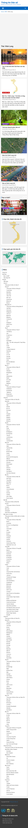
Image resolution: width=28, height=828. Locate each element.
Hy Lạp (8, 449)
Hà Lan (8, 430)
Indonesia (8, 310)
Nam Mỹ (7, 518)
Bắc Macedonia (10, 460)
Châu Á (5, 283)
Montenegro (9, 464)
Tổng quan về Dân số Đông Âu (13, 403)
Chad (7, 735)
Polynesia (7, 779)
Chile (7, 530)
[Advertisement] (14, 28)
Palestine (8, 351)
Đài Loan (8, 297)
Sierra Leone (9, 684)
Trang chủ (4, 272)
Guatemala (9, 552)
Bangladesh (9, 372)
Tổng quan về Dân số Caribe (13, 566)
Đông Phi (7, 620)
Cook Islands (9, 794)
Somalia (8, 645)
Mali (7, 672)
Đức (7, 426)
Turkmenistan (9, 396)
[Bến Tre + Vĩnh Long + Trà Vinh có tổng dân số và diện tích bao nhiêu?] (14, 86)
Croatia (8, 455)
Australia (8, 751)
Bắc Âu (6, 475)
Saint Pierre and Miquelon (11, 512)
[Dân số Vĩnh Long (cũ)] (14, 173)
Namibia (8, 701)
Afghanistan (9, 376)
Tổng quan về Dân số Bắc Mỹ (12, 501)
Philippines (8, 312)
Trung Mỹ (7, 546)
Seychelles (8, 657)
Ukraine (8, 406)
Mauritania (8, 688)
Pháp (7, 428)
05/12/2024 (5, 157)
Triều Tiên (8, 295)
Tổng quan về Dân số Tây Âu (13, 424)
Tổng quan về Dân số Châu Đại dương (14, 747)
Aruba (7, 598)
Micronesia (7, 765)
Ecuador (8, 532)
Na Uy (7, 485)
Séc (7, 412)
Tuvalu (7, 787)
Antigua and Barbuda (11, 600)
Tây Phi (6, 659)
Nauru (7, 778)
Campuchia (9, 319)
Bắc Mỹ (5, 500)
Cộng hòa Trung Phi (11, 736)
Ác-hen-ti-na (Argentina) (12, 525)
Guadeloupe (9, 582)
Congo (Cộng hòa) (10, 738)
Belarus (8, 415)
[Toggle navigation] (3, 8)
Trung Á (7, 385)
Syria (7, 338)
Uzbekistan (9, 388)
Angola (8, 731)
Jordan (8, 347)
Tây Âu (6, 422)
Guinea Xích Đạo (10, 742)
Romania (8, 410)
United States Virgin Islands (12, 596)
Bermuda (7, 509)
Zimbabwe (8, 638)
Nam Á (6, 365)
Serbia (7, 453)
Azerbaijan (8, 340)
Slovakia (8, 419)
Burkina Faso (9, 670)
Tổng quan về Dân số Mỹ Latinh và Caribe (14, 516)
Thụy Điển (8, 480)
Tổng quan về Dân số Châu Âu (12, 399)
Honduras (8, 553)
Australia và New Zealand (11, 749)
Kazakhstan (9, 390)
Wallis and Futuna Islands (12, 785)
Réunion (8, 652)
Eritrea (7, 647)
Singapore (8, 322)
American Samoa (10, 792)
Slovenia (8, 462)
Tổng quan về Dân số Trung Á (13, 387)
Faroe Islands (9, 498)
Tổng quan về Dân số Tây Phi (13, 661)
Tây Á (6, 328)
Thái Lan (8, 313)
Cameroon (8, 733)
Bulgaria (8, 417)
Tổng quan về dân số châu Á (12, 285)
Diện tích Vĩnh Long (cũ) (9, 155)
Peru (7, 527)
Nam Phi (7, 695)
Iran (7, 374)
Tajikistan (8, 392)
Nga (7, 405)
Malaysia (8, 317)
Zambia (8, 636)
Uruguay (8, 537)
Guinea (8, 679)
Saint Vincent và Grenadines (13, 593)
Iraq (7, 333)
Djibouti (8, 650)
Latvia (7, 491)
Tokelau (8, 783)
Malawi (8, 634)
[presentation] (24, 198)
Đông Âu (7, 401)
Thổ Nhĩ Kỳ (9, 331)
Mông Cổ (8, 301)
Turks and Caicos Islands (12, 611)
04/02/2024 (5, 185)
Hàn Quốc (8, 294)
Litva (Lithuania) (10, 489)
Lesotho (8, 704)
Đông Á (7, 286)
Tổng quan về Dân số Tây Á (12, 329)
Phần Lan (8, 483)
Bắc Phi (7, 711)
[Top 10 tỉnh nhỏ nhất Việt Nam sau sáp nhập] (14, 57)
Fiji (7, 758)
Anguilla (8, 614)
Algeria (8, 718)
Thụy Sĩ (8, 435)
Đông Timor (9, 324)
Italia (7, 446)
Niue (7, 781)
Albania (8, 458)
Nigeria (8, 663)
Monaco (8, 439)
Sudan (7, 717)
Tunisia (8, 722)
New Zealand (9, 753)
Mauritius (8, 649)
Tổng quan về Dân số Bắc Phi (13, 713)
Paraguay (8, 535)
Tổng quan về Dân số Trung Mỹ (13, 548)
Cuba (7, 568)
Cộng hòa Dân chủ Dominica (13, 571)
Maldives (8, 383)
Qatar (7, 360)
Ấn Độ (7, 369)
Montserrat (9, 579)
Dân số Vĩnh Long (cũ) (8, 183)
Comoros (8, 654)
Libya (7, 724)
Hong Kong (9, 299)
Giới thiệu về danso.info (8, 819)
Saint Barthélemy (10, 580)
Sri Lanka (8, 379)
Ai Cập (8, 715)
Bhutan (8, 381)
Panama (8, 561)
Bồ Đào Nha (9, 451)
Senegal (8, 674)
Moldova (8, 421)
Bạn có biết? (5, 63)
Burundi (8, 643)
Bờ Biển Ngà (9, 666)
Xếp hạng (17, 208)
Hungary (8, 414)
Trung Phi (7, 726)
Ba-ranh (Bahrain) (10, 361)
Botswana (8, 702)
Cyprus (8, 363)
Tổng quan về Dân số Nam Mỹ (13, 519)
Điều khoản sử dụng (7, 821)
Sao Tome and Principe (11, 744)
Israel (7, 345)
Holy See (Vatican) (10, 473)
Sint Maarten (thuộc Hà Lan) (13, 607)
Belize (7, 562)
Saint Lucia (9, 589)
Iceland (8, 494)
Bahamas (8, 586)
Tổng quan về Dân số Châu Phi (12, 618)
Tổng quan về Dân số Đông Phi (13, 622)
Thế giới (11, 208)
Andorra (8, 467)
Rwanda (8, 641)
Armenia (8, 358)
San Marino (9, 471)
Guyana (8, 539)
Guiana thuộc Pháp (10, 543)
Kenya (7, 627)
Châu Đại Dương (7, 745)
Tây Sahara (9, 675)
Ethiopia (8, 623)
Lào (7, 320)
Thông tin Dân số (9, 2)
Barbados (8, 588)
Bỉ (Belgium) (9, 431)
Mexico (8, 550)
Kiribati (8, 769)
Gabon (8, 740)
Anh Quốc (8, 478)
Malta (7, 466)
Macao (8, 303)
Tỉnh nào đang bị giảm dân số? (11, 127)
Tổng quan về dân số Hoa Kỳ (13, 505)
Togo (7, 683)
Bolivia (7, 534)
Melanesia (7, 754)
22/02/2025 (5, 129)
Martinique (8, 584)
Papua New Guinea (10, 756)
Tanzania (8, 625)
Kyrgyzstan (9, 394)
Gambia (8, 690)
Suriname (8, 541)
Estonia (8, 492)
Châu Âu (6, 397)
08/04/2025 (5, 213)
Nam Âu (7, 442)
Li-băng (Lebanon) (10, 349)
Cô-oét (8, 354)
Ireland (8, 487)
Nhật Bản (8, 292)
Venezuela (8, 528)
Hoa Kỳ (6, 503)
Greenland (7, 510)
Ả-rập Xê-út (9, 335)
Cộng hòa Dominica (11, 602)
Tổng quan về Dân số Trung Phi (13, 727)
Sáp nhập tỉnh (6, 92)
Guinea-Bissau (9, 692)
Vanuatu (8, 762)
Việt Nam (12, 63)
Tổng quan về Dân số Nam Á (13, 367)
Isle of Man (9, 496)
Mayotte (8, 656)
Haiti (7, 570)
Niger (7, 668)
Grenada (8, 595)
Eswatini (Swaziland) (11, 706)
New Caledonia (9, 763)
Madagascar (9, 632)
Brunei (7, 326)
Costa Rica (9, 559)
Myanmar (8, 315)
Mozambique (9, 631)
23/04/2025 (5, 69)
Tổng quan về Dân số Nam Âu (13, 444)
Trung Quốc (9, 290)
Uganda (8, 629)
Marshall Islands (10, 774)
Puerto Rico (9, 573)
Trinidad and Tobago (11, 577)
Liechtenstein (9, 440)
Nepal (7, 378)
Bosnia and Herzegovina (12, 457)
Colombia (8, 523)
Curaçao (8, 591)
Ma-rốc (8, 720)
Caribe (6, 564)
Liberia (8, 686)
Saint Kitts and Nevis (11, 605)
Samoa (8, 790)
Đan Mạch (8, 482)
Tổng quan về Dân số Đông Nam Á (14, 306)
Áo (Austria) (9, 433)
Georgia (8, 356)
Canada (7, 507)
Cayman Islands (10, 604)
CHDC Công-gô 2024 (11, 729)
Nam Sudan (9, 640)
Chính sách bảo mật (7, 822)
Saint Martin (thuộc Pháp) (12, 609)
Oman (7, 353)
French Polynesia (10, 788)
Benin (7, 681)
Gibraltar (8, 469)
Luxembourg (9, 437)
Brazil (7, 521)
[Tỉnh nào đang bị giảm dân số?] (14, 117)
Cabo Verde (9, 693)
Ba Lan (8, 408)
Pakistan (8, 370)
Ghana (7, 665)
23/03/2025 (5, 99)
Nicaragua (8, 555)
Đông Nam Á (8, 304)
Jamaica (8, 575)
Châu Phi (6, 616)
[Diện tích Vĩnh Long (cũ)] (14, 145)
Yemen (8, 337)
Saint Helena (9, 677)
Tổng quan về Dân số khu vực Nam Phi (15, 697)
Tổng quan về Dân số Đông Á (13, 288)
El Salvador (9, 557)
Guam (7, 767)
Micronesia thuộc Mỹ (11, 771)
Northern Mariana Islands (12, 772)
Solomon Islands (10, 760)
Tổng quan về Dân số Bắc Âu (13, 476)
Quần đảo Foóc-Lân (11, 544)
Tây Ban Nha (9, 448)
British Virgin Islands (11, 613)
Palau (7, 776)
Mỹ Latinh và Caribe (8, 514)
